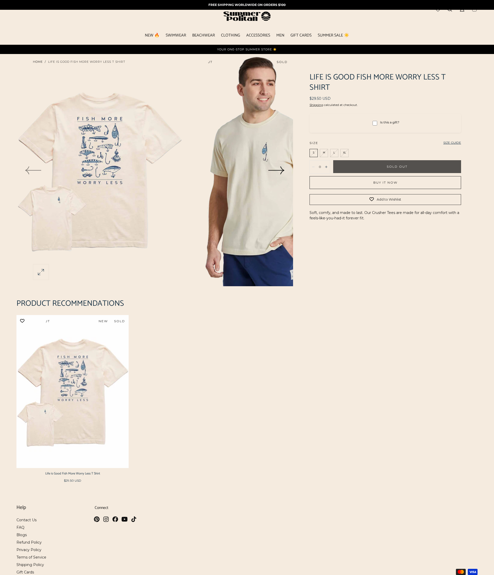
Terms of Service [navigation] (31, 557)
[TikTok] (133, 519)
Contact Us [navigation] (26, 520)
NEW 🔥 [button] (152, 36)
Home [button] (38, 62)
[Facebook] (115, 519)
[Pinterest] (96, 519)
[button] (41, 272)
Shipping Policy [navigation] (30, 564)
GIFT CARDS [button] (301, 36)
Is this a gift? (389, 122)
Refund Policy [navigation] (29, 542)
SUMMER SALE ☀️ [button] (333, 36)
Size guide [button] (452, 143)
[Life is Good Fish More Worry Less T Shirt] (72, 391)
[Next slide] (276, 170)
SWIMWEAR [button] (176, 36)
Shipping (316, 105)
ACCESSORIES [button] (258, 36)
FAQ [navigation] (20, 527)
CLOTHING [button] (230, 36)
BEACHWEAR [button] (203, 36)
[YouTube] (124, 519)
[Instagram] (106, 519)
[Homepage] (247, 17)
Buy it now (385, 182)
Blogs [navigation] (21, 535)
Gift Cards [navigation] (25, 572)
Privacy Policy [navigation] (28, 549)
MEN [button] (280, 36)
